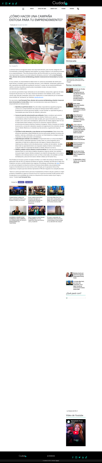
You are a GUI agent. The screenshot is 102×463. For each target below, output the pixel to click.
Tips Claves (29, 182)
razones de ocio (38, 97)
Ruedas (72, 8)
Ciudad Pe (15, 66)
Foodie (63, 8)
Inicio (32, 8)
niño (58, 163)
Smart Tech (53, 8)
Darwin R (57, 460)
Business (21, 182)
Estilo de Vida (42, 8)
